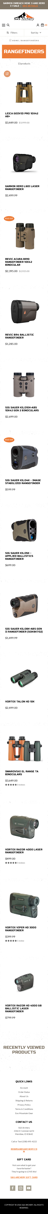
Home (15, 40)
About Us (24, 1096)
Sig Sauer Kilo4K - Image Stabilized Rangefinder (23, 482)
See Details (30, 6)
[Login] (37, 25)
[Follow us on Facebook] (12, 1188)
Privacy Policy (24, 1104)
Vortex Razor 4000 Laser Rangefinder (24, 851)
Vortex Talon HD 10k (20, 701)
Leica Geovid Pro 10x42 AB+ (21, 115)
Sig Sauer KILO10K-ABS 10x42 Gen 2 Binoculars (22, 409)
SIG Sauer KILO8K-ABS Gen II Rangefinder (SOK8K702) (24, 630)
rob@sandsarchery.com (24, 1150)
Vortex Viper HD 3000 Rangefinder (20, 929)
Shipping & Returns (24, 1100)
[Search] (8, 25)
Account (24, 1087)
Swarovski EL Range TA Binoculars (22, 773)
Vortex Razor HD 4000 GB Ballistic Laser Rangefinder (23, 1008)
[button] (11, 785)
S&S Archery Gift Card (24, 1177)
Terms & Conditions (24, 1109)
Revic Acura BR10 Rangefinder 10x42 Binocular (18, 262)
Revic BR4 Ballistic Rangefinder (19, 336)
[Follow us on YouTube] (28, 1188)
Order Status (24, 1092)
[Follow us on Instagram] (20, 1188)
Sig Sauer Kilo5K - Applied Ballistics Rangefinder (19, 556)
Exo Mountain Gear (24, 1113)
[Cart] (42, 25)
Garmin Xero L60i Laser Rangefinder (22, 188)
